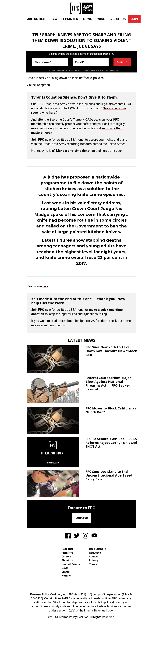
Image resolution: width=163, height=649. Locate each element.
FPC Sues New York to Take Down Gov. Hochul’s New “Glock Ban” (111, 351)
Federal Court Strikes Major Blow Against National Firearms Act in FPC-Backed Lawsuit (108, 383)
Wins (101, 19)
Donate (81, 518)
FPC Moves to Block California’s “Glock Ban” (111, 410)
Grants (65, 571)
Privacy (93, 560)
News (87, 19)
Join (134, 19)
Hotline (66, 575)
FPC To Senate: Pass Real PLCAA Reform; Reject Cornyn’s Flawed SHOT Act (111, 443)
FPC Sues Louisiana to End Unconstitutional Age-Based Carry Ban (108, 475)
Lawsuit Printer (64, 19)
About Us (118, 19)
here (45, 286)
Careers (66, 556)
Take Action (35, 19)
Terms (93, 564)
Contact (94, 556)
